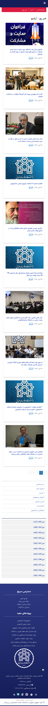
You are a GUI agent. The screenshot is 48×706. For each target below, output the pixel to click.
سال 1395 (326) (39, 575)
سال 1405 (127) (39, 522)
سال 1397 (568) (39, 565)
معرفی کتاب (40, 488)
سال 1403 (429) (39, 532)
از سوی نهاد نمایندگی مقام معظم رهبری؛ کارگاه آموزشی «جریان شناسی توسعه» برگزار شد (24, 363)
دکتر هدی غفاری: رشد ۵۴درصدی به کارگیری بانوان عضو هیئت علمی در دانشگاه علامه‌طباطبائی (24, 318)
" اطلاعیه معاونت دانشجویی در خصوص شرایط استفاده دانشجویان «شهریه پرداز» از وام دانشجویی (24, 408)
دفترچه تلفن (23, 598)
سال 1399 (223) (39, 554)
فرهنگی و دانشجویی (37, 510)
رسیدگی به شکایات (23, 607)
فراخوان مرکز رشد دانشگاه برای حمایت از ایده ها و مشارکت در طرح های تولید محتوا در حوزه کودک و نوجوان (26, 51)
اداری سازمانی (39, 501)
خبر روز (24, 9)
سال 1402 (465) (39, 538)
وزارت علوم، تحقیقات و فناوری (23, 638)
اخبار (31, 9)
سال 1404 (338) (39, 527)
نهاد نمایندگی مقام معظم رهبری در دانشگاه (23, 631)
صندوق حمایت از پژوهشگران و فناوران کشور (24, 642)
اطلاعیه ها (40, 506)
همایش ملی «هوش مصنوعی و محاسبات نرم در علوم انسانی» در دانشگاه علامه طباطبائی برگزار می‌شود (25, 453)
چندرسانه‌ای (40, 484)
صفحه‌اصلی (41, 9)
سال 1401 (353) (39, 543)
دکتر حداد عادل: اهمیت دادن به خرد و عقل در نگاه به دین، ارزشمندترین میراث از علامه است (25, 140)
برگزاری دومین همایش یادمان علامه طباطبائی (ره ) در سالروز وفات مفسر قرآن (25, 229)
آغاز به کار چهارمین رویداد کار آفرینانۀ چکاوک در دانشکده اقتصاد (24, 95)
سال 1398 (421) (39, 559)
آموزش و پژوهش (38, 497)
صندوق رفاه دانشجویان (23, 621)
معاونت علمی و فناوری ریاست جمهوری (24, 628)
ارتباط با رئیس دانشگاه (23, 604)
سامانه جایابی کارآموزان (24, 624)
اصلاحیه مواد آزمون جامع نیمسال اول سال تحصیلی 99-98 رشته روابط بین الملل (24, 274)
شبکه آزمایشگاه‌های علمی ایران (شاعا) (24, 646)
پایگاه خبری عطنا (24, 601)
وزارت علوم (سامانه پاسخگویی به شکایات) (24, 635)
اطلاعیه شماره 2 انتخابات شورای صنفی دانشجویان (26, 183)
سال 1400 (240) (39, 549)
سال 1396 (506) (39, 570)
